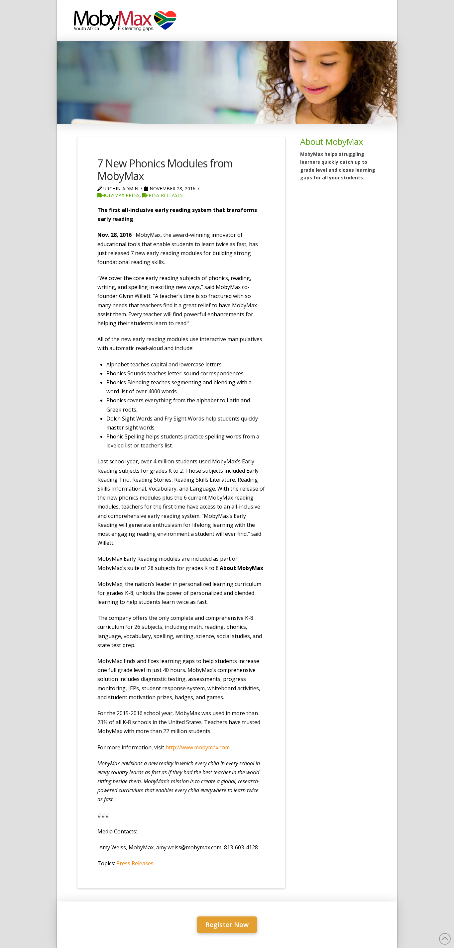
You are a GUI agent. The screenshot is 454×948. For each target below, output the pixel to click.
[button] (227, 924)
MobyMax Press (120, 195)
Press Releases (164, 195)
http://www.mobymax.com (198, 747)
